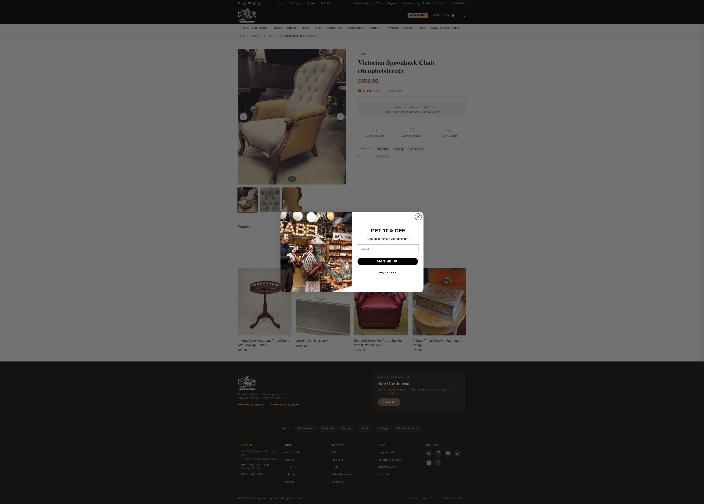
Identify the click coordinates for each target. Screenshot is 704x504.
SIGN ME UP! (388, 261)
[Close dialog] (418, 216)
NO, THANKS (388, 272)
